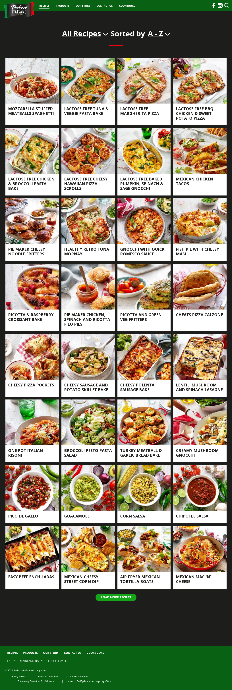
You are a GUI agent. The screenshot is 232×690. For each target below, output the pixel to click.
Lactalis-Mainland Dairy (25, 661)
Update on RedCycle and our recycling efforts (88, 681)
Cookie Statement (79, 676)
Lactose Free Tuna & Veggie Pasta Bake (86, 111)
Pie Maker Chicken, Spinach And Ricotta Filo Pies (87, 319)
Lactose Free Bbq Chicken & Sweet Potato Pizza (195, 113)
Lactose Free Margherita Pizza (139, 111)
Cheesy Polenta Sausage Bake (137, 387)
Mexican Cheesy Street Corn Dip (81, 579)
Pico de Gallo (23, 516)
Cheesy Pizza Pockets (31, 385)
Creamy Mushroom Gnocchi (197, 453)
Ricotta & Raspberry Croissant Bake (31, 317)
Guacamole (77, 516)
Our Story (83, 5)
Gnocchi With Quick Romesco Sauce (142, 251)
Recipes (44, 5)
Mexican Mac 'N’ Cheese (193, 579)
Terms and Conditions (47, 676)
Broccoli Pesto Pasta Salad (88, 453)
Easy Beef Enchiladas (31, 576)
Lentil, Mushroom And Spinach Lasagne (199, 387)
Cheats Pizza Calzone (199, 314)
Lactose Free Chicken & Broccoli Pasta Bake (31, 183)
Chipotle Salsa (192, 516)
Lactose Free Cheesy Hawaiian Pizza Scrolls (86, 183)
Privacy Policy (17, 676)
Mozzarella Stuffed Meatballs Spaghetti (31, 111)
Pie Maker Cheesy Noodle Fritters (26, 251)
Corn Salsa (132, 516)
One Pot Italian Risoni (25, 453)
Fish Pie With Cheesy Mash (197, 251)
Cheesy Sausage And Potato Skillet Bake (86, 387)
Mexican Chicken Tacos (194, 181)
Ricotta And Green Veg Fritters (141, 317)
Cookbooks (127, 5)
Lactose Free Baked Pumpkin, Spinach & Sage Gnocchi (141, 183)
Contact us (105, 5)
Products (62, 5)
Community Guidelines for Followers (36, 681)
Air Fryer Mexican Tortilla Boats (140, 579)
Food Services (58, 661)
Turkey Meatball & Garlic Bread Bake (141, 453)
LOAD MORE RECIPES (116, 597)
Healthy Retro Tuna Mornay (86, 251)
